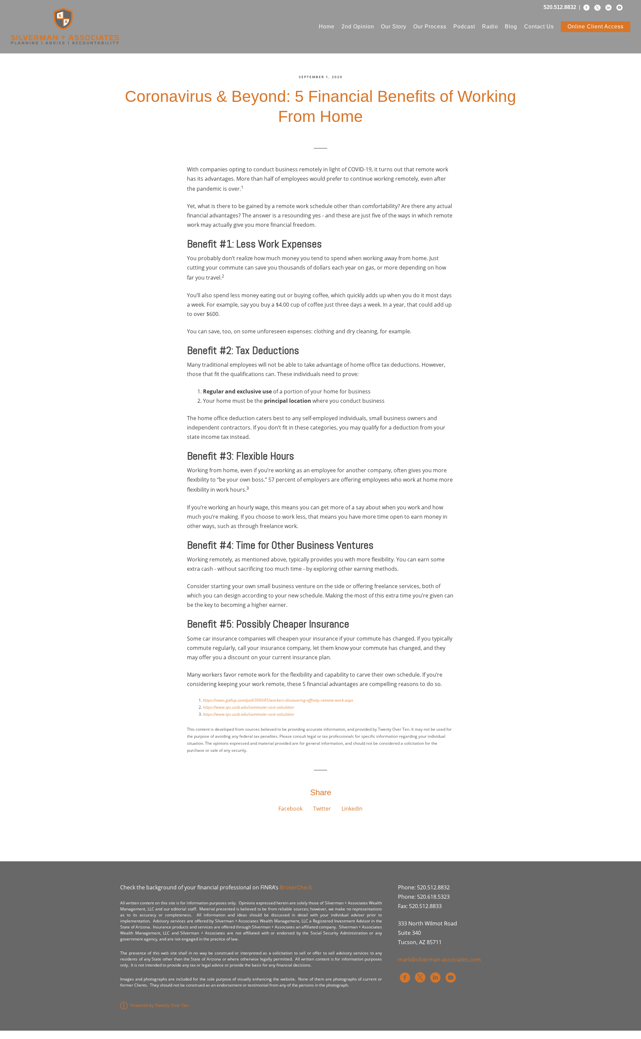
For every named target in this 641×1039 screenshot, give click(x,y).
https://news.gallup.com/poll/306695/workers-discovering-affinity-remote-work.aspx (278, 700)
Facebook (290, 808)
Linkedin (352, 808)
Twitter (322, 808)
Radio (490, 26)
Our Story (393, 26)
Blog (511, 26)
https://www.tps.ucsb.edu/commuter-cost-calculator (248, 707)
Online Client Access (596, 26)
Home (327, 26)
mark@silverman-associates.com (439, 959)
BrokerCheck (296, 887)
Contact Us (539, 26)
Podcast (464, 26)
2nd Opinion (358, 26)
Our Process (429, 26)
